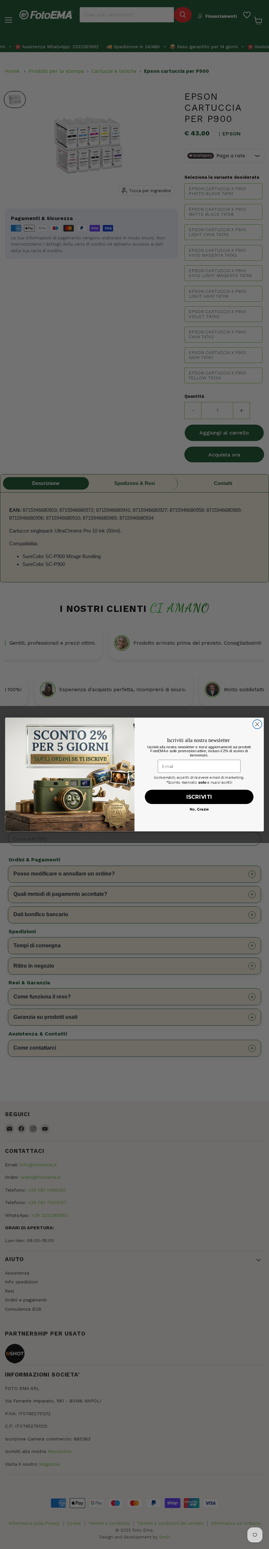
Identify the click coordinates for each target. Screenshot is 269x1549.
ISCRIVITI (199, 797)
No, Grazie (199, 809)
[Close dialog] (257, 724)
